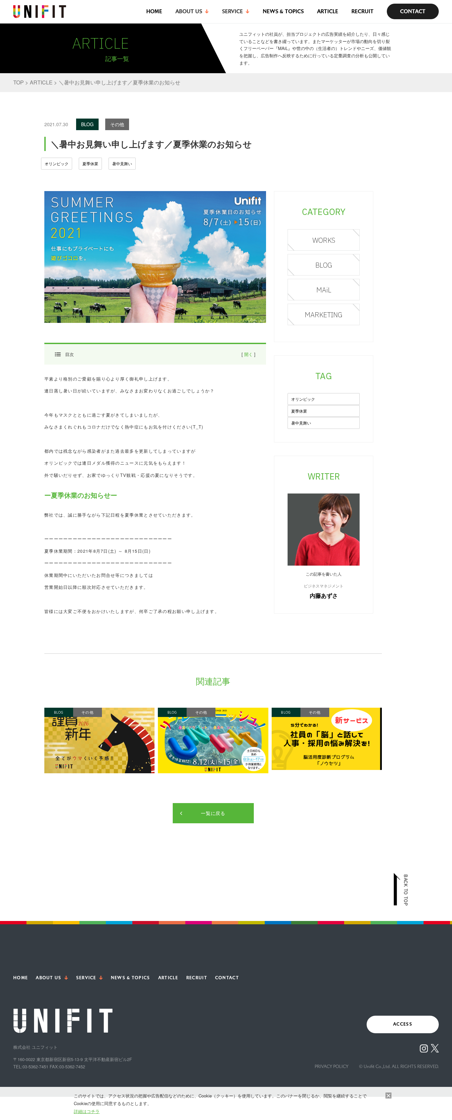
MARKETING (323, 314)
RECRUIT (362, 11)
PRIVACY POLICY (331, 1066)
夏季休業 (90, 163)
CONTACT (413, 11)
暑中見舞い (122, 163)
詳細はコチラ (87, 1111)
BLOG (323, 265)
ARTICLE (327, 11)
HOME (154, 11)
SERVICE (86, 978)
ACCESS (402, 1024)
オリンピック (56, 163)
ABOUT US (48, 978)
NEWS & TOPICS (283, 11)
